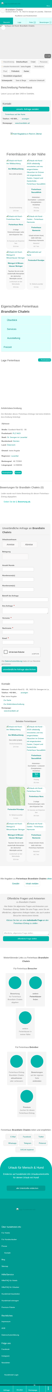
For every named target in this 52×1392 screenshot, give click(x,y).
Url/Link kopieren (27, 1150)
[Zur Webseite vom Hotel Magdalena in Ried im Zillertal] (26, 134)
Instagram (6, 1356)
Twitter (41, 1137)
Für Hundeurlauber (9, 1239)
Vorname (6, 618)
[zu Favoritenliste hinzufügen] (3, 27)
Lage (19, 22)
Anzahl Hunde (8, 565)
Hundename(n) (8, 586)
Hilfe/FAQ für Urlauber (10, 1287)
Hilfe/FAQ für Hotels (9, 1280)
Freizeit (8, 347)
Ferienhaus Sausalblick (36, 190)
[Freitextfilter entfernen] (40, 3)
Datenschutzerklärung (13, 661)
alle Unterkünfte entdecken (27, 1188)
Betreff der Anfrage (10, 596)
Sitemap (5, 1266)
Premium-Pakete (8, 1307)
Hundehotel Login (11, 1375)
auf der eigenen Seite (37, 1076)
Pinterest (42, 1143)
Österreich (11, 445)
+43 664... (14, 119)
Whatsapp (12, 1143)
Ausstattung (13, 338)
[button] (26, 41)
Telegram (27, 1143)
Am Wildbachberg (15, 169)
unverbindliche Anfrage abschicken (19, 669)
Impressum (6, 1321)
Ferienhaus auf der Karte (15, 114)
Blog (3, 1260)
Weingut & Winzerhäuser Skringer (16, 264)
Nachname (7, 628)
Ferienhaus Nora (16, 225)
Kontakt (18, 472)
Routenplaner (45, 360)
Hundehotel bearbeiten (11, 1294)
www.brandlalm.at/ (22, 123)
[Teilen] (42, 1388)
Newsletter (6, 1363)
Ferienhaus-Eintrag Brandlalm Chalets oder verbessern (16, 1076)
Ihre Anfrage (7, 606)
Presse (4, 1246)
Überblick (11, 320)
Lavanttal (14, 456)
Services (11, 329)
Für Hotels (6, 1233)
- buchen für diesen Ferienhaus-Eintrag (27, 1110)
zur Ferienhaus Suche (3, 10)
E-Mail (13, 1137)
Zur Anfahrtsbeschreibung (14, 704)
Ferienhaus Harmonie (36, 228)
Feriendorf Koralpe (36, 260)
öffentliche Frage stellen (27, 939)
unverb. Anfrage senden (27, 109)
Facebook (27, 1137)
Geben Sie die (17, 502)
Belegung (6, 552)
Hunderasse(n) (8, 575)
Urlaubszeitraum (9, 539)
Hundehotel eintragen (10, 1301)
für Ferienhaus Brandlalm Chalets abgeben (15, 998)
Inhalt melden (32, 883)
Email (4, 638)
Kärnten (16, 441)
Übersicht (6, 22)
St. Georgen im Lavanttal (17, 437)
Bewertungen (45, 22)
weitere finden (35, 996)
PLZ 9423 (17, 433)
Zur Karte (7, 700)
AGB (3, 1328)
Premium (47, 156)
